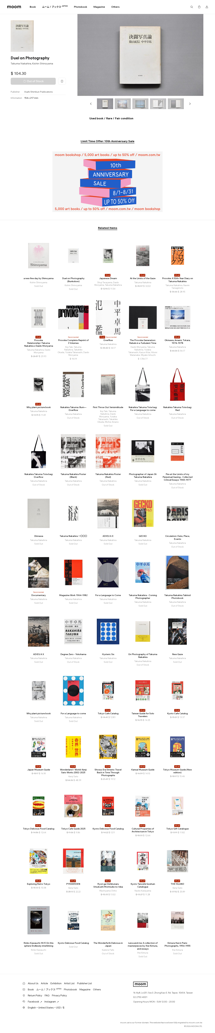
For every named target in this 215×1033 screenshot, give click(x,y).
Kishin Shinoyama (42, 63)
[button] (91, 103)
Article (44, 983)
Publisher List (84, 983)
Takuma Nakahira (21, 63)
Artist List (69, 983)
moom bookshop (14, 7)
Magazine (99, 6)
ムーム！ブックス (55, 6)
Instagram (50, 1001)
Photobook (80, 6)
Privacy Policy (59, 995)
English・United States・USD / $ (46, 1007)
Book (33, 6)
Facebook (33, 1001)
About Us (33, 983)
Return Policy (35, 995)
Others (115, 6)
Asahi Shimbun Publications (38, 91)
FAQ (47, 995)
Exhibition (56, 983)
